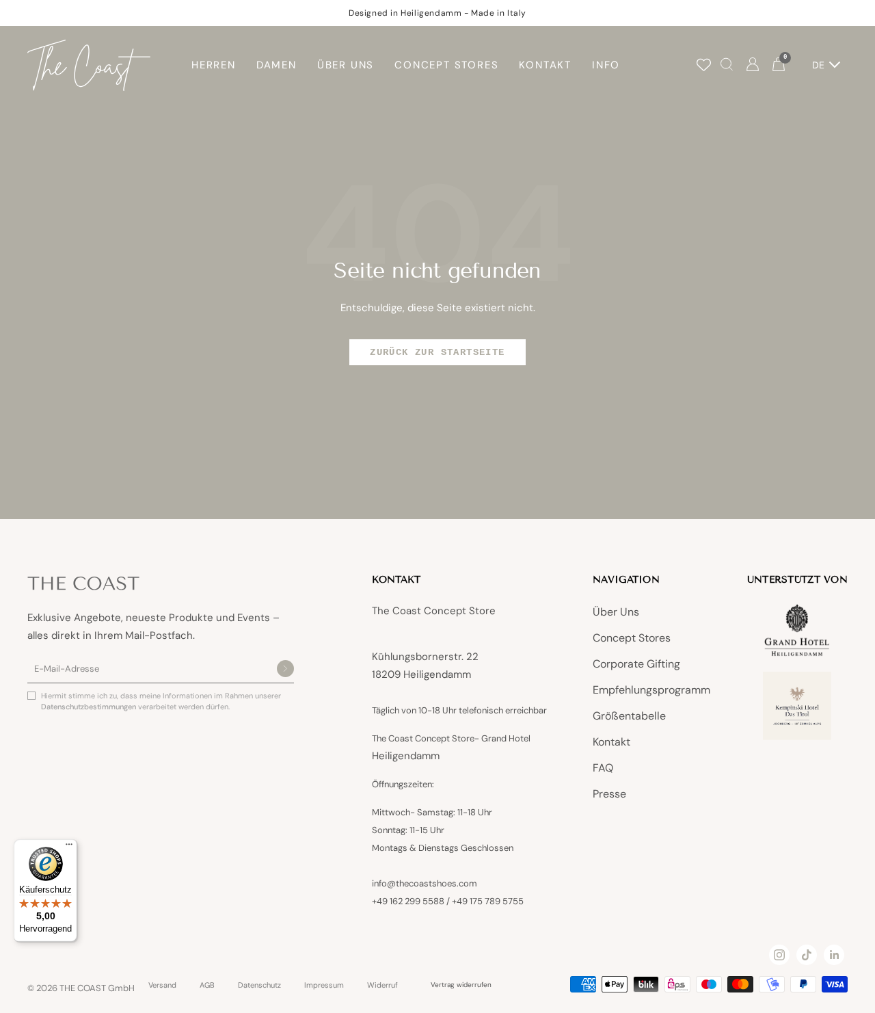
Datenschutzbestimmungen (89, 706)
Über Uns (616, 612)
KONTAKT (545, 65)
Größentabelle (629, 716)
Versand (162, 985)
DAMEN (276, 65)
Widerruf (382, 985)
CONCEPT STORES (446, 65)
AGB (207, 985)
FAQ (603, 768)
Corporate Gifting (636, 664)
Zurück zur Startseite (437, 352)
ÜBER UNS (345, 65)
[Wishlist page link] (704, 64)
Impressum (324, 985)
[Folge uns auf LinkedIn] (834, 955)
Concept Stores (632, 638)
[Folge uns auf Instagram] (779, 955)
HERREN (213, 65)
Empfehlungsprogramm (651, 690)
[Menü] (69, 847)
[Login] (752, 65)
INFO (606, 65)
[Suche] (727, 65)
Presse (609, 794)
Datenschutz (259, 985)
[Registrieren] (285, 669)
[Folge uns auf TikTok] (806, 955)
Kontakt (611, 742)
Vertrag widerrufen (461, 984)
